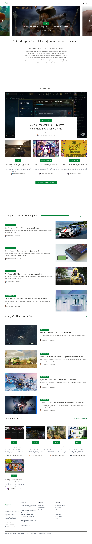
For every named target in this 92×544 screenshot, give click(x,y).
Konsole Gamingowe (41, 3)
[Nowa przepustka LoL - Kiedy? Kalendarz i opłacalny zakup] (46, 115)
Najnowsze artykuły (28, 3)
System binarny (58, 514)
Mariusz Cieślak (41, 505)
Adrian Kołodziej (41, 509)
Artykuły (23, 502)
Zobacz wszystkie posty (80, 216)
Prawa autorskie (13, 533)
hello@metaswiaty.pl (10, 526)
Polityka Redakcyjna (41, 533)
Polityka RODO (33, 533)
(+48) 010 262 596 (10, 524)
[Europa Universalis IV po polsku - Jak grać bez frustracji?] (46, 21)
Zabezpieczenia (68, 3)
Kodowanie (57, 512)
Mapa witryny (49, 533)
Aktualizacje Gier (49, 3)
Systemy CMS (57, 509)
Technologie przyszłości (59, 3)
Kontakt (28, 533)
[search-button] (83, 3)
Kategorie (57, 502)
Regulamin (7, 533)
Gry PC (34, 3)
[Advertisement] (46, 75)
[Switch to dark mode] (86, 3)
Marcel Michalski (41, 507)
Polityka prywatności (21, 533)
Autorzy (40, 502)
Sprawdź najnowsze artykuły (46, 182)
